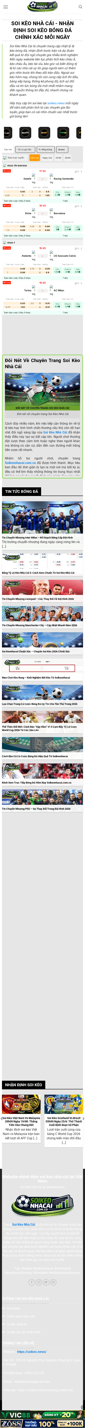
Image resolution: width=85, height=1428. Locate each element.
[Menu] (5, 7)
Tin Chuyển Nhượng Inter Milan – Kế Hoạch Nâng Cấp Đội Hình (37, 537)
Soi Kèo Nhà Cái (23, 1224)
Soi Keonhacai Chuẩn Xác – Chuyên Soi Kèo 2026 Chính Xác (36, 651)
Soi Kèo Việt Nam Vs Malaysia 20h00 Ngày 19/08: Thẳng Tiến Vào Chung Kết (21, 1121)
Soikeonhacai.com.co (20, 463)
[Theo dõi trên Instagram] (39, 1282)
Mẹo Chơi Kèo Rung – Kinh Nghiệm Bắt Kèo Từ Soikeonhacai (36, 677)
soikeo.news (55, 103)
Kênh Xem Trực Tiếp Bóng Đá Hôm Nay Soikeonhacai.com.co (36, 782)
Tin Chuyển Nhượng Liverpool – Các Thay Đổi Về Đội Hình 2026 (38, 598)
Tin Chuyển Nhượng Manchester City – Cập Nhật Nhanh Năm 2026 (39, 625)
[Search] (80, 7)
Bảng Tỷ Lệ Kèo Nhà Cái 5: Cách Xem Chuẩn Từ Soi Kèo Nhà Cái (38, 572)
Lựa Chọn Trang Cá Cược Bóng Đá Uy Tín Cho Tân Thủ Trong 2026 (39, 703)
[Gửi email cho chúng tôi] (53, 1282)
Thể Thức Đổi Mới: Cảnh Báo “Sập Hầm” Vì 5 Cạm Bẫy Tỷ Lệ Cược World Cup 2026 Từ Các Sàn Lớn (39, 728)
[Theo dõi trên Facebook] (31, 1282)
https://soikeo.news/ (31, 1352)
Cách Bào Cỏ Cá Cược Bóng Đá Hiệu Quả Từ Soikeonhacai (35, 756)
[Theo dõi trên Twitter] (46, 1282)
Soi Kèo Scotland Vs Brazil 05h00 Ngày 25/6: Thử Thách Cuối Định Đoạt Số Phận (64, 1121)
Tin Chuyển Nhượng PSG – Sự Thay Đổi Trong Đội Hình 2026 (36, 808)
